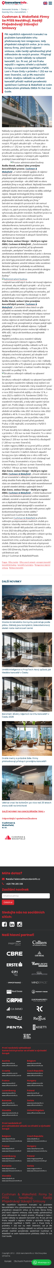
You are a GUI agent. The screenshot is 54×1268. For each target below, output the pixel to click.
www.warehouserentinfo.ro (12, 1171)
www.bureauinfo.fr (8, 1083)
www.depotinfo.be (8, 1139)
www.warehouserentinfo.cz (37, 1141)
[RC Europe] (39, 1008)
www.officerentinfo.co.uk (36, 1113)
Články (24, 9)
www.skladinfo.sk (8, 1178)
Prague (5, 562)
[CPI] (14, 973)
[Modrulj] (14, 1018)
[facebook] (6, 923)
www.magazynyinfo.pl (35, 1158)
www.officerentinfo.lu (9, 1095)
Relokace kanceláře (16, 568)
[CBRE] (14, 953)
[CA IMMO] (14, 1009)
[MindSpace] (39, 982)
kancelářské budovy (9, 565)
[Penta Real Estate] (14, 1027)
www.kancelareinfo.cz (35, 1073)
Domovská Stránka (10, 9)
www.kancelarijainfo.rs (35, 1103)
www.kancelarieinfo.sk (10, 1113)
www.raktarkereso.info (35, 1148)
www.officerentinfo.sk (10, 1115)
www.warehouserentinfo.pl (37, 1161)
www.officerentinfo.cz (35, 1075)
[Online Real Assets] (27, 1036)
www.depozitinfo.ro (9, 1168)
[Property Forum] (39, 991)
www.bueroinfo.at (8, 1063)
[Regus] (39, 1018)
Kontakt (7, 1261)
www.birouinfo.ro (8, 1103)
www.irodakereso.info (35, 1083)
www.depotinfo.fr (8, 1148)
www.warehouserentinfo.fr (11, 1151)
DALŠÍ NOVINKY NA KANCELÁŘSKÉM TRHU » (23, 811)
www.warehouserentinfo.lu (11, 1161)
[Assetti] (39, 1027)
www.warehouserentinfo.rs (37, 1171)
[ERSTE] (14, 963)
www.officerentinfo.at (10, 1065)
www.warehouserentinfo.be (12, 1141)
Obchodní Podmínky (23, 1261)
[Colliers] (39, 942)
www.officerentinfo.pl (34, 1095)
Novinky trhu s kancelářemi (14, 12)
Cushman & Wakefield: (20, 492)
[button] (49, 3)
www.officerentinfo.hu (35, 1085)
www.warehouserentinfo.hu (37, 1151)
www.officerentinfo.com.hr (11, 1075)
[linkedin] (13, 923)
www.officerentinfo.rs (35, 1105)
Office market (13, 562)
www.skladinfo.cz (33, 1139)
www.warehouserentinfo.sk (12, 1181)
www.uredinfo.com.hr (10, 1073)
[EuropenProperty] (39, 1000)
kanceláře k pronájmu (25, 565)
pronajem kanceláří (43, 562)
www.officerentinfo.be (35, 1065)
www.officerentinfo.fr (9, 1085)
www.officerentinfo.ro (10, 1105)
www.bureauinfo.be (34, 1063)
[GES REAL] (39, 953)
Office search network (27, 562)
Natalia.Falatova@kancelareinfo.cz (23, 879)
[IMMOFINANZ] (14, 982)
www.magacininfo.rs (34, 1168)
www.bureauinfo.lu (9, 1093)
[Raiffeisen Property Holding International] (14, 1000)
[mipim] (14, 942)
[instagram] (20, 923)
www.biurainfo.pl (33, 1093)
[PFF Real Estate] (14, 991)
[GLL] (39, 973)
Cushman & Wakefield (20, 474)
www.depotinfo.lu (8, 1158)
